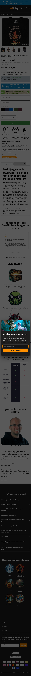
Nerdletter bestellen (15, 350)
